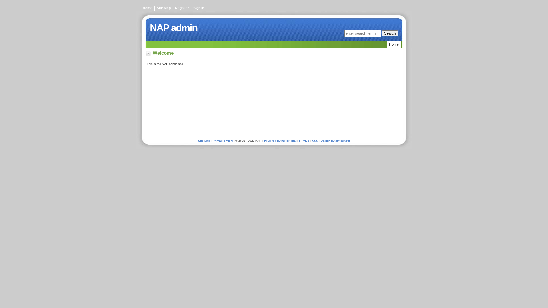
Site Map (164, 8)
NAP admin (173, 27)
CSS (315, 140)
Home (147, 8)
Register (182, 8)
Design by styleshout (335, 140)
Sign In (198, 8)
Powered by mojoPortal (280, 140)
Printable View (223, 140)
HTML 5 (304, 140)
